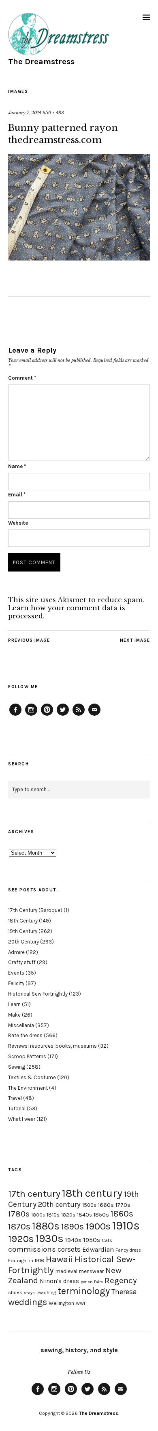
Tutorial (17, 1108)
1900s (98, 1226)
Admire (16, 952)
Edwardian (98, 1249)
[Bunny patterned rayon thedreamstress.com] (79, 258)
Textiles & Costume (32, 1077)
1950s (91, 1240)
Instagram (31, 715)
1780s (19, 1214)
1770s (122, 1205)
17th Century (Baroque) (35, 910)
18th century (92, 1193)
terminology (84, 1291)
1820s (68, 1215)
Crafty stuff (22, 962)
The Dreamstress (41, 61)
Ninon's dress (59, 1281)
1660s (106, 1205)
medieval (66, 1271)
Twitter (63, 715)
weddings (27, 1302)
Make (14, 1015)
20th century (59, 1204)
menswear (91, 1271)
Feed (79, 715)
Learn (14, 1004)
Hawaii (59, 1259)
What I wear (21, 1119)
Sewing (16, 1067)
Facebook (15, 715)
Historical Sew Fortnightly (38, 994)
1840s (84, 1214)
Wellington (61, 1303)
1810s (53, 1215)
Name (17, 466)
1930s (49, 1238)
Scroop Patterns (27, 1056)
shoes (15, 1292)
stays (29, 1292)
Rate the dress (25, 1035)
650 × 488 (53, 113)
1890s (72, 1226)
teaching (46, 1292)
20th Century (23, 942)
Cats (107, 1240)
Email (17, 495)
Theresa (124, 1292)
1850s (101, 1214)
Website (18, 523)
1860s (122, 1214)
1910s (126, 1225)
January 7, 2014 (24, 113)
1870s (19, 1226)
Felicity (16, 983)
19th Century (22, 931)
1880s (46, 1226)
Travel (15, 1098)
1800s (38, 1215)
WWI (80, 1303)
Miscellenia (21, 1025)
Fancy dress (128, 1250)
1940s (73, 1240)
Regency (121, 1280)
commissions (32, 1249)
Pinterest (47, 715)
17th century (34, 1193)
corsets (69, 1249)
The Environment (28, 1088)
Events (16, 973)
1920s (21, 1238)
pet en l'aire (92, 1281)
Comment (22, 378)
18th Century (23, 921)
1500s (89, 1205)
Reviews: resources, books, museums (52, 1046)
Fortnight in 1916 (26, 1260)
